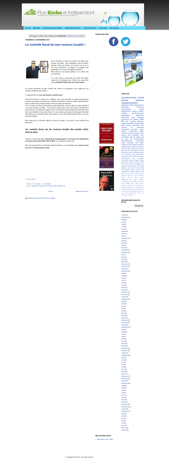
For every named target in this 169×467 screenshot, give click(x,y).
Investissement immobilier (52, 28)
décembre (124, 250)
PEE (142, 162)
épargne (131, 160)
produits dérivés (125, 191)
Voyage (142, 160)
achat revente (132, 145)
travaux (123, 135)
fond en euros (136, 168)
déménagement (134, 150)
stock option (131, 171)
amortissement (139, 154)
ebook (129, 168)
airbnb (142, 129)
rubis (129, 148)
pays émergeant (126, 154)
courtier (142, 183)
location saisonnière (133, 125)
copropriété (124, 156)
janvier (123, 262)
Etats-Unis (141, 175)
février (123, 248)
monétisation (125, 129)
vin (139, 148)
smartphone (124, 160)
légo (122, 162)
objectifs (124, 131)
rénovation (134, 129)
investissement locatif (50, 186)
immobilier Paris (130, 187)
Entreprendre (139, 123)
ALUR (126, 173)
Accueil (27, 28)
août (122, 273)
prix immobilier (138, 158)
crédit (138, 166)
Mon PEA (36, 28)
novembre (124, 252)
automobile (140, 141)
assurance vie (126, 119)
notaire (142, 152)
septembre (124, 217)
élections (131, 195)
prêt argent (128, 193)
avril (122, 226)
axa (143, 164)
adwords (129, 146)
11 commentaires (46, 184)
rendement (124, 171)
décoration (124, 148)
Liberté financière (90, 28)
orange (136, 189)
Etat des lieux (132, 175)
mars (123, 229)
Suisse (127, 164)
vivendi (136, 162)
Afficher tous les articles (76, 36)
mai (122, 224)
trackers (123, 195)
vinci (127, 195)
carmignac (141, 179)
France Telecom (126, 177)
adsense (132, 137)
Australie (131, 173)
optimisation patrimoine (132, 115)
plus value (140, 133)
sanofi (132, 148)
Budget (137, 160)
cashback (124, 166)
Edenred (127, 150)
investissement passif (127, 152)
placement (125, 117)
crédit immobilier (127, 123)
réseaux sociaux (128, 162)
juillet (123, 219)
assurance (140, 145)
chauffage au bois (126, 181)
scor (143, 193)
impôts (41, 186)
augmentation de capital (129, 179)
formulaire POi (131, 185)
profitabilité (133, 191)
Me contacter (114, 28)
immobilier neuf (139, 187)
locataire (140, 117)
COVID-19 (124, 145)
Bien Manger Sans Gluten (105, 439)
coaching (133, 166)
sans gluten (139, 143)
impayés (127, 169)
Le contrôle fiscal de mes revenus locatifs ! (55, 44)
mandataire (124, 189)
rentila (138, 193)
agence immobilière (135, 164)
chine (128, 166)
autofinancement (138, 113)
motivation (137, 152)
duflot (142, 166)
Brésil (142, 148)
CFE (139, 162)
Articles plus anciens (82, 191)
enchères (123, 185)
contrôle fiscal (35, 186)
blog (133, 117)
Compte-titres (133, 131)
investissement (125, 158)
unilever (137, 171)
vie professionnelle (137, 139)
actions (134, 111)
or (135, 169)
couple (137, 183)
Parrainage (103, 28)
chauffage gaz (135, 181)
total (133, 154)
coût (135, 133)
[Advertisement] (52, 51)
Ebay (122, 150)
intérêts (142, 150)
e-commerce (140, 156)
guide (123, 125)
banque (138, 137)
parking (123, 146)
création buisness (137, 121)
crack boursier (132, 156)
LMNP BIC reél (61, 186)
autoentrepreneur (126, 141)
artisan (142, 177)
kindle (132, 169)
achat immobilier (133, 135)
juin (122, 222)
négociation (131, 189)
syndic (136, 148)
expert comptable (127, 143)
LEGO (136, 177)
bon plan (131, 133)
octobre (123, 215)
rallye (134, 193)
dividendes (125, 105)
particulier (141, 189)
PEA (131, 105)
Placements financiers (73, 28)
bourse (124, 100)
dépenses (124, 168)
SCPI (122, 164)
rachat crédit (140, 169)
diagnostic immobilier (138, 146)
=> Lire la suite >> (30, 179)
